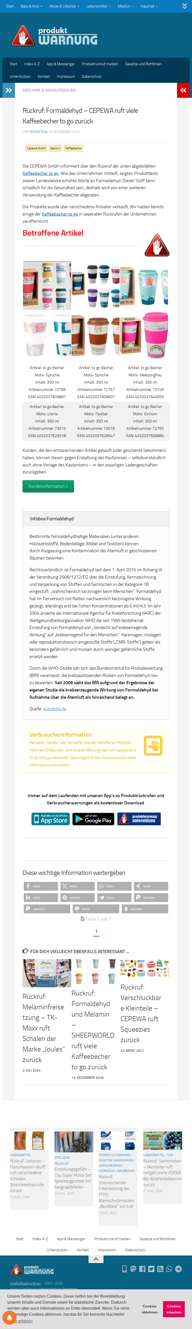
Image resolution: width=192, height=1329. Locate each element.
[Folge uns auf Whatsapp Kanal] (169, 1269)
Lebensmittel (96, 6)
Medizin (124, 6)
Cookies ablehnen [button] (150, 1309)
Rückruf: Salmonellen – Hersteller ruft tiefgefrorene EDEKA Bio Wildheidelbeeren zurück (162, 1172)
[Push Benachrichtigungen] (9, 1318)
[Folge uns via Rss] (160, 1269)
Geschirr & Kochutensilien (49, 90)
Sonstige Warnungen (116, 1160)
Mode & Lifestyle (63, 6)
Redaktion (38, 132)
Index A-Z (32, 64)
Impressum (66, 76)
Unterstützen (20, 76)
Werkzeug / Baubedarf (117, 1171)
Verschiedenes (110, 1165)
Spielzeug (62, 1157)
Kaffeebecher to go (60, 214)
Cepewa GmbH (36, 148)
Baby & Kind (29, 6)
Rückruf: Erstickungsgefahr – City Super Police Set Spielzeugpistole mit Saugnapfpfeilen (73, 1175)
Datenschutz (92, 76)
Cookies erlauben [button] (174, 1309)
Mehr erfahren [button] (20, 1321)
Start (10, 6)
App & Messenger (61, 64)
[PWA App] (124, 1269)
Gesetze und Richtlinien (143, 64)
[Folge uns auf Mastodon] (133, 1269)
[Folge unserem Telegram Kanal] (178, 1269)
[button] (41, 886)
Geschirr (55, 148)
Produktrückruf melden (100, 64)
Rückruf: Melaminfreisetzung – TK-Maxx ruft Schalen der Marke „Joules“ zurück (43, 1028)
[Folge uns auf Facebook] (142, 1269)
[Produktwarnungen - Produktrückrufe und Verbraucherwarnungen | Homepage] (54, 35)
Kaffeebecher (73, 148)
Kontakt (44, 76)
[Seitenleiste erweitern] (8, 90)
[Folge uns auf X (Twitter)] (151, 1269)
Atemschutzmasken (114, 1155)
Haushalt (147, 6)
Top (170, 1155)
